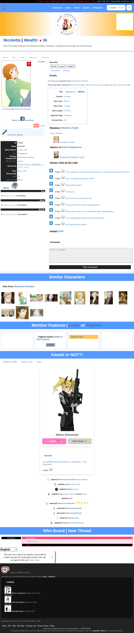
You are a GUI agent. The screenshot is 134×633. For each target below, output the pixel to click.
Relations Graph (70, 128)
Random (5, 57)
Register (94, 325)
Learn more (34, 560)
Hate (71, 66)
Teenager (68, 115)
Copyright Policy (98, 631)
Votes (39, 362)
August (7, 586)
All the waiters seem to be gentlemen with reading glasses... (90, 211)
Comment (55, 70)
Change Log (31, 626)
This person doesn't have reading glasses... (84, 205)
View (28, 545)
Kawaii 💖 (54, 441)
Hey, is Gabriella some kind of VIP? (80, 178)
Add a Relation (56, 133)
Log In (129, 7)
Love (62, 66)
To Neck (67, 111)
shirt (25, 171)
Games (77, 8)
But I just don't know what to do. (79, 198)
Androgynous (33, 57)
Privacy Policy (43, 626)
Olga (72, 142)
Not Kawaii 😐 (79, 441)
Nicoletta (11, 40)
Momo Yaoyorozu (18, 593)
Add (75, 162)
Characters (57, 8)
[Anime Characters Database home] (5, 8)
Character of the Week (9, 205)
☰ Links (41, 62)
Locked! (50, 345)
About (4, 626)
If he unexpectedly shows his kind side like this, (85, 218)
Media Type (11, 161)
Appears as (70, 92)
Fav (53, 66)
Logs (42, 126)
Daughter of (65, 142)
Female (22, 57)
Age (14, 176)
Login (74, 325)
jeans (20, 171)
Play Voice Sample (15, 135)
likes (58, 172)
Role (14, 153)
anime (20, 161)
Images (53, 231)
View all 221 (65, 162)
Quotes (86, 8)
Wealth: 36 (35, 40)
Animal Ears (45, 57)
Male (14, 57)
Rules (52, 626)
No (65, 120)
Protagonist (22, 153)
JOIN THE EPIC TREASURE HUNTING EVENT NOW (110, 1)
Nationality (11, 180)
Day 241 (8, 604)
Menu (6, 188)
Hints (46, 339)
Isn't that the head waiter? (76, 224)
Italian (20, 180)
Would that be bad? (74, 185)
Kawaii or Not (26, 362)
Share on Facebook (23, 120)
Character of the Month (10, 214)
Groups (66, 70)
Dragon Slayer (69, 494)
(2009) (82, 157)
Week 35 (8, 595)
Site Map (20, 626)
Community (97, 8)
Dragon (76, 489)
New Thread (79, 530)
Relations (55, 128)
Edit (36, 126)
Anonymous (31, 538)
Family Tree (77, 337)
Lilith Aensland (17, 602)
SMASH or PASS (10, 362)
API (9, 626)
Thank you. (70, 192)
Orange (67, 106)
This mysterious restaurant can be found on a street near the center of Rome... (98, 172)
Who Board (54, 530)
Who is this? (32, 541)
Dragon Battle (75, 484)
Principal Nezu (17, 611)
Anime (68, 8)
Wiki (14, 626)
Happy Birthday (82, 479)
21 (19, 176)
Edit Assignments (72, 147)
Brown (66, 101)
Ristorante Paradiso (23, 109)
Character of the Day (9, 196)
